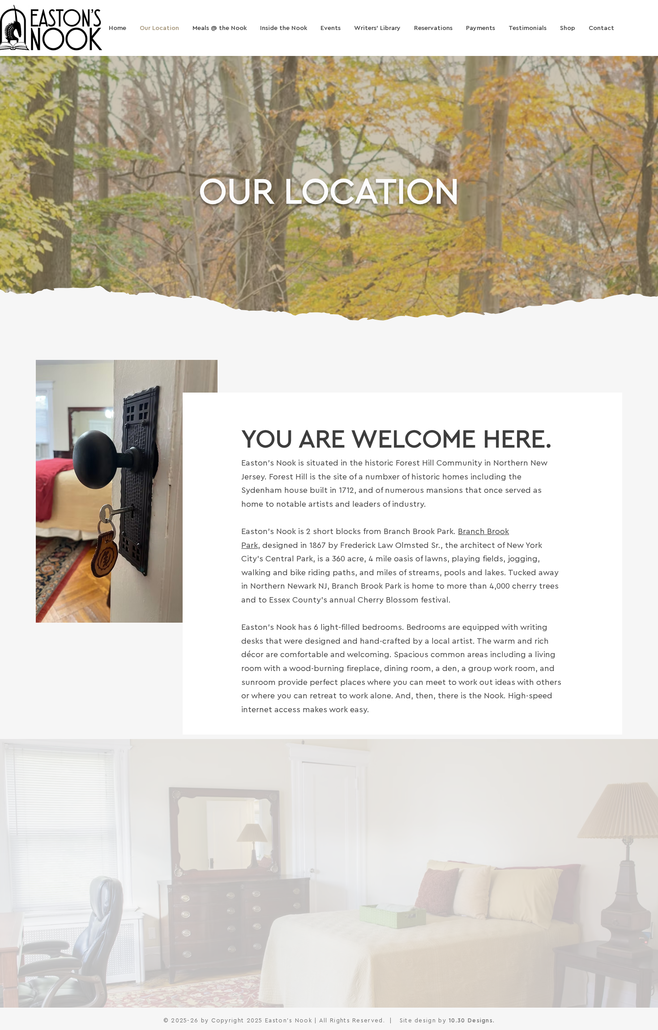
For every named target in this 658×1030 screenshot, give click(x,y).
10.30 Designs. (472, 1020)
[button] (433, 28)
